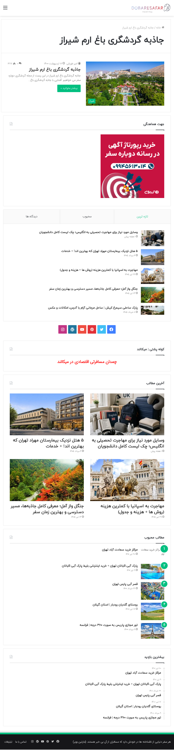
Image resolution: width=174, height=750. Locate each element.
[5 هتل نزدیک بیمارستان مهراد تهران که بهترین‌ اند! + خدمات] (152, 257)
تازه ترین (142, 216)
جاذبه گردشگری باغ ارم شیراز (55, 70)
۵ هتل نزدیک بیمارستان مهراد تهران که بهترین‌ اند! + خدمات (99, 251)
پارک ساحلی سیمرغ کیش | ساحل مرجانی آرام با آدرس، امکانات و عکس (93, 308)
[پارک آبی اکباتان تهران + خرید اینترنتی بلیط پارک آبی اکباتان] (152, 571)
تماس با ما (21, 742)
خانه (159, 27)
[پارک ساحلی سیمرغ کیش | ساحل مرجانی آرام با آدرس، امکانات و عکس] (152, 310)
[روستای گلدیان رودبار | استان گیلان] (152, 611)
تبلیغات (8, 742)
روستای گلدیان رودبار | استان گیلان (115, 605)
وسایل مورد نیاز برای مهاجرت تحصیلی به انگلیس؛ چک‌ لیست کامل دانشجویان (88, 232)
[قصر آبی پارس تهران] (152, 591)
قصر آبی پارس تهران (125, 584)
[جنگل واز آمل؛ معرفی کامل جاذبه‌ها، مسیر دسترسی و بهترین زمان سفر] (152, 295)
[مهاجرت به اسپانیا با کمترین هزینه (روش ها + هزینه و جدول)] (152, 276)
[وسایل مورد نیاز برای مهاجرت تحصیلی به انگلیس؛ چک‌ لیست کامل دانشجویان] (152, 238)
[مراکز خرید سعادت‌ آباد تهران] (152, 554)
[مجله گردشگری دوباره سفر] (150, 8)
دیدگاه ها (31, 216)
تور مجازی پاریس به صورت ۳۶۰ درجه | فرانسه (109, 625)
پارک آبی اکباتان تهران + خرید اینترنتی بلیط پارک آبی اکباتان (100, 566)
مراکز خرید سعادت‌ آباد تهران (120, 550)
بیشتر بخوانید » (68, 88)
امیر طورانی (71, 64)
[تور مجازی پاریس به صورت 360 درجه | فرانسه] (152, 631)
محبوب (87, 216)
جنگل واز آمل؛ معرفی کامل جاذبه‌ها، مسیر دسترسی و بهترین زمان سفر (93, 289)
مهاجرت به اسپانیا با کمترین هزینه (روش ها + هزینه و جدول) (99, 270)
